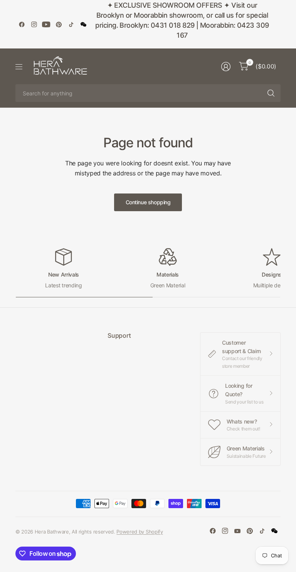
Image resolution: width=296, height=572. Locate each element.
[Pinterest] (58, 24)
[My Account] (226, 66)
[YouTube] (46, 24)
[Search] (271, 93)
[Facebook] (21, 24)
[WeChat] (83, 24)
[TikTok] (71, 24)
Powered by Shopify (139, 532)
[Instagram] (34, 24)
